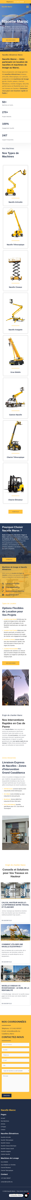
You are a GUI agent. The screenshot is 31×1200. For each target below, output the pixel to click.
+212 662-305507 (18, 2)
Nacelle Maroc (7, 7)
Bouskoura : (7, 799)
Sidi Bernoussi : (8, 789)
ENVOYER (7, 1095)
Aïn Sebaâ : (7, 794)
